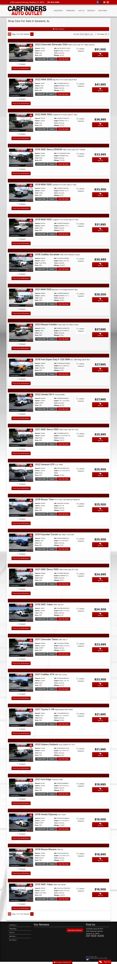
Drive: (37, 55)
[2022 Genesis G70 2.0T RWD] (21, 472)
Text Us (100, 55)
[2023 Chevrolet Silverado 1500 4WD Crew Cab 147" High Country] (21, 53)
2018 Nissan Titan (57, 499)
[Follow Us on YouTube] (104, 2)
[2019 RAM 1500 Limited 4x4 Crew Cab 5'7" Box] (21, 192)
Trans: (56, 53)
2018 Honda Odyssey (50, 814)
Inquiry (52, 59)
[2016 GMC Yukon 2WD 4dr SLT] (21, 612)
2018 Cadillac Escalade (57, 254)
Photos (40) (41, 899)
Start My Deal (63, 59)
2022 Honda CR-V (50, 394)
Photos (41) (41, 269)
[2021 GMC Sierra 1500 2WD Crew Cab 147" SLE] (21, 437)
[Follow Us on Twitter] (101, 2)
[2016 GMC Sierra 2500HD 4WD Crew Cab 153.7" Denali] (21, 157)
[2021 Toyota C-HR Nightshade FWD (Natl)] (21, 717)
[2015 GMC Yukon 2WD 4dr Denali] (21, 892)
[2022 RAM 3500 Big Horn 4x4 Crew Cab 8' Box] (21, 87)
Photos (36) (41, 479)
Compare (22, 64)
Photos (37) (41, 619)
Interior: (37, 50)
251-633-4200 (53, 2)
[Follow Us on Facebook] (97, 2)
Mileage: (56, 55)
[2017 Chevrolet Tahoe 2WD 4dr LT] (21, 647)
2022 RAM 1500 (56, 114)
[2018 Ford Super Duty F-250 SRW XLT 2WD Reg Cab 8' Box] (21, 367)
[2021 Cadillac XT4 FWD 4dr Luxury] (21, 682)
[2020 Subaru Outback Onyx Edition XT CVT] (21, 752)
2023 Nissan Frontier (57, 324)
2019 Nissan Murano (49, 849)
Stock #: (37, 48)
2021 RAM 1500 (56, 289)
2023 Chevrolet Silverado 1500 (65, 44)
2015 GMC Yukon (50, 884)
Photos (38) (41, 164)
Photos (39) (41, 59)
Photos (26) (41, 374)
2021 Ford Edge (49, 779)
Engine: (56, 50)
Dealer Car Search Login (91, 956)
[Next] (32, 34)
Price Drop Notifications (21, 68)
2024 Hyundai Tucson (54, 534)
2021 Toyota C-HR (54, 709)
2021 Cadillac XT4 (51, 674)
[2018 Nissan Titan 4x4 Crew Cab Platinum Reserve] (21, 507)
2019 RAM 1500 (56, 184)
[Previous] (9, 34)
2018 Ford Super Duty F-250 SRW (62, 359)
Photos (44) (41, 584)
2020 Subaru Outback (55, 744)
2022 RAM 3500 (56, 79)
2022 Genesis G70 (49, 464)
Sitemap (95, 958)
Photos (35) (41, 549)
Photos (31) (41, 514)
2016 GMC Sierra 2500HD (60, 149)
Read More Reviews (75, 930)
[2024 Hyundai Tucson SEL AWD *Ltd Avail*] (21, 542)
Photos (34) (41, 409)
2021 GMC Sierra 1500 (56, 429)
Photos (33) (41, 129)
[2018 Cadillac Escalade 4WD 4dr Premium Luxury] (21, 262)
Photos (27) (41, 689)
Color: (37, 53)
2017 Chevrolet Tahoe (51, 639)
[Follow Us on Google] (107, 2)
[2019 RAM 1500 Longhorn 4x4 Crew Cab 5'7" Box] (21, 227)
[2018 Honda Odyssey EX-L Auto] (21, 822)
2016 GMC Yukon (49, 604)
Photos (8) (41, 94)
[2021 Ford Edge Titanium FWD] (21, 787)
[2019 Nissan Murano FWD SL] (21, 857)
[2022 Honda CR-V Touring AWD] (21, 402)
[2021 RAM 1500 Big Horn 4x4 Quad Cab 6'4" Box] (21, 297)
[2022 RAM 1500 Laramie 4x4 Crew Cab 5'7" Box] (21, 122)
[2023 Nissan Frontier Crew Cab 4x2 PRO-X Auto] (21, 332)
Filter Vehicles (59, 29)
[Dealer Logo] (27, 10)
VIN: (55, 48)
